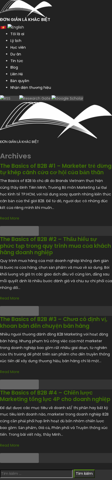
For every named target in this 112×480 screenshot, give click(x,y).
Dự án (15, 54)
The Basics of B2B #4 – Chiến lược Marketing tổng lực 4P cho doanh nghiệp (55, 396)
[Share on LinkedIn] (24, 231)
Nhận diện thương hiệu (30, 87)
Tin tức (16, 60)
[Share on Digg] (34, 231)
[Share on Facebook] (5, 231)
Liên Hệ (16, 74)
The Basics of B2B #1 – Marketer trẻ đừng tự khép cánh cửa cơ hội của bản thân (55, 169)
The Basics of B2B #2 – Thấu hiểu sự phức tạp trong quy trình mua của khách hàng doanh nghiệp (55, 245)
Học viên (18, 47)
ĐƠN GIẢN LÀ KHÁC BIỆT (19, 141)
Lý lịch (15, 40)
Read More (9, 218)
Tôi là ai (17, 34)
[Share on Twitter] (15, 231)
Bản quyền (19, 80)
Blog (14, 67)
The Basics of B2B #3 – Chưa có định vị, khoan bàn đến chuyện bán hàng (53, 322)
